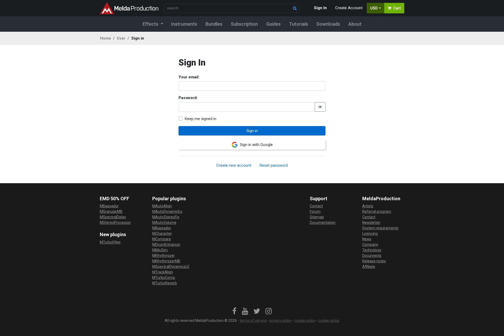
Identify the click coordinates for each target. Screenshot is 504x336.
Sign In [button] (320, 8)
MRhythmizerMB (166, 261)
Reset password (274, 165)
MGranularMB (111, 211)
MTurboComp (163, 277)
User (121, 38)
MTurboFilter (110, 242)
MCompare (161, 239)
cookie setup (328, 320)
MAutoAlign (162, 206)
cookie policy (305, 320)
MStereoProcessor (115, 222)
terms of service (253, 320)
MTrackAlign (162, 272)
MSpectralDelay (113, 217)
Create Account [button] (349, 8)
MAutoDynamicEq (167, 211)
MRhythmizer (163, 255)
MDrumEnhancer (166, 244)
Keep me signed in (200, 118)
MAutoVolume (164, 222)
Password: (188, 97)
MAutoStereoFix (165, 217)
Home (105, 38)
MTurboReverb (164, 283)
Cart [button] (397, 8)
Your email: (189, 77)
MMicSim (160, 250)
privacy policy (281, 320)
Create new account (233, 165)
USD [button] (374, 8)
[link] (234, 311)
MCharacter (162, 233)
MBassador (109, 206)
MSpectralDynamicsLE (171, 266)
